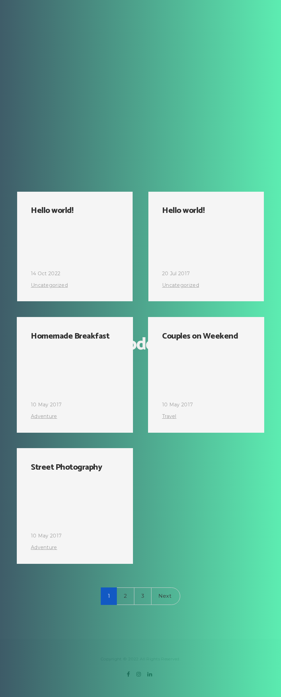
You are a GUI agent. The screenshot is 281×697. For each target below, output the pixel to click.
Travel (169, 416)
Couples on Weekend (200, 336)
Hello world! (52, 210)
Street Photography (66, 467)
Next (164, 596)
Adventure (44, 416)
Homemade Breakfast (70, 336)
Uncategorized (49, 285)
